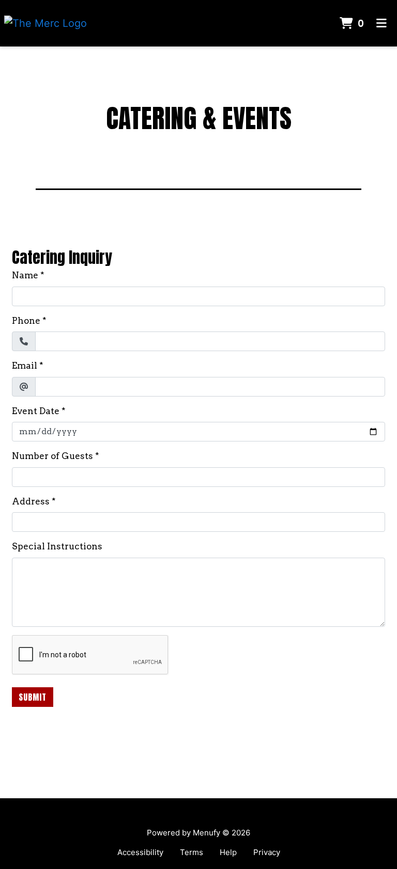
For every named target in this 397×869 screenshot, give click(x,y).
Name (25, 275)
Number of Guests (52, 456)
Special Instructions (57, 546)
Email (24, 365)
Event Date (35, 411)
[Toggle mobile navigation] (381, 23)
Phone (26, 320)
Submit (33, 697)
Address (31, 501)
